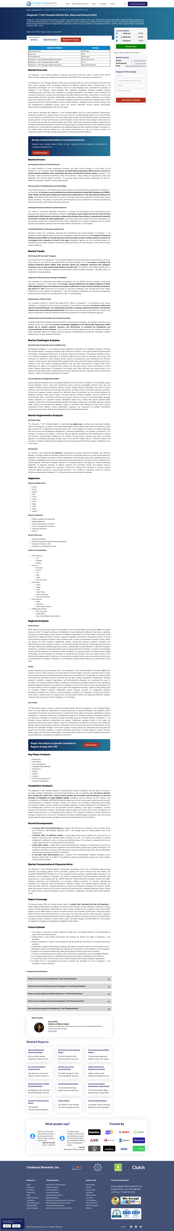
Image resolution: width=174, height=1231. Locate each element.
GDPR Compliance (92, 1205)
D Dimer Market (64, 1101)
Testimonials (31, 1192)
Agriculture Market (52, 1198)
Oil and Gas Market (52, 1192)
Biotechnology (36, 10)
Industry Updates (32, 1208)
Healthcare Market (52, 1187)
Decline (16, 1226)
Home (28, 10)
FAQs (28, 1195)
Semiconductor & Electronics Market (58, 1203)
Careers (88, 1187)
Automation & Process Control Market (59, 1208)
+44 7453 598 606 (139, 60)
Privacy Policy (90, 1190)
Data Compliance (91, 1203)
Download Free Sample (131, 100)
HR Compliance (91, 1200)
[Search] (126, 4)
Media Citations (91, 1195)
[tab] (34, 39)
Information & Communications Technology (60, 1200)
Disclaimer (89, 1192)
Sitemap (88, 1208)
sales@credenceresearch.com (135, 66)
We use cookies (7, 1220)
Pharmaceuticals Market (54, 1195)
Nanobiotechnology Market (68, 1084)
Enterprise (127, 41)
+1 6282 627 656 (140, 63)
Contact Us (30, 1187)
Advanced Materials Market (55, 1205)
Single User (127, 33)
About (29, 1185)
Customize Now (91, 745)
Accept (7, 1226)
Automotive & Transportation (55, 1185)
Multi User (126, 37)
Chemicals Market (52, 1190)
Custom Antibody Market (97, 1101)
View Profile (52, 1031)
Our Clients (30, 1190)
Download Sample (40, 153)
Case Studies (90, 1185)
